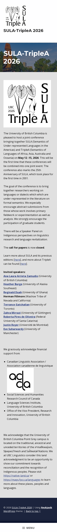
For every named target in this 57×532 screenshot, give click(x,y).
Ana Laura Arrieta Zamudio (20, 276)
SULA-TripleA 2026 (22, 507)
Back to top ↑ (33, 511)
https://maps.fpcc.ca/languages (21, 479)
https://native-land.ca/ (16, 475)
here (17, 259)
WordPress (9, 511)
